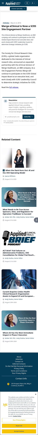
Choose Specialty (16, 8)
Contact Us (19, 361)
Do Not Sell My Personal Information (19, 366)
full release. (14, 87)
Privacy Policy (19, 368)
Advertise (19, 359)
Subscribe (27, 117)
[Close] (36, 394)
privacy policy (9, 122)
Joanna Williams (10, 176)
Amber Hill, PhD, (10, 217)
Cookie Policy (17, 416)
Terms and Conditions (19, 371)
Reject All (19, 426)
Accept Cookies (19, 431)
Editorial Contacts (19, 364)
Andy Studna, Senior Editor (25, 217)
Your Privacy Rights (19, 373)
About (19, 357)
